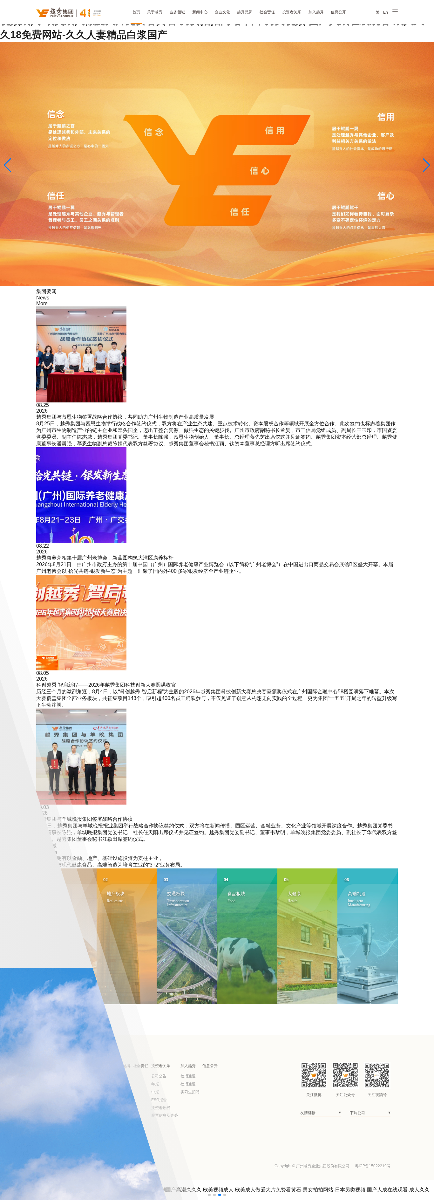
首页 (136, 12)
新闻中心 (199, 12)
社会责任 (267, 12)
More (42, 303)
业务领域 (177, 12)
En (385, 12)
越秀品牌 (244, 12)
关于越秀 (154, 12)
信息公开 (338, 12)
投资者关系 (291, 12)
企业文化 (222, 12)
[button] (7, 165)
